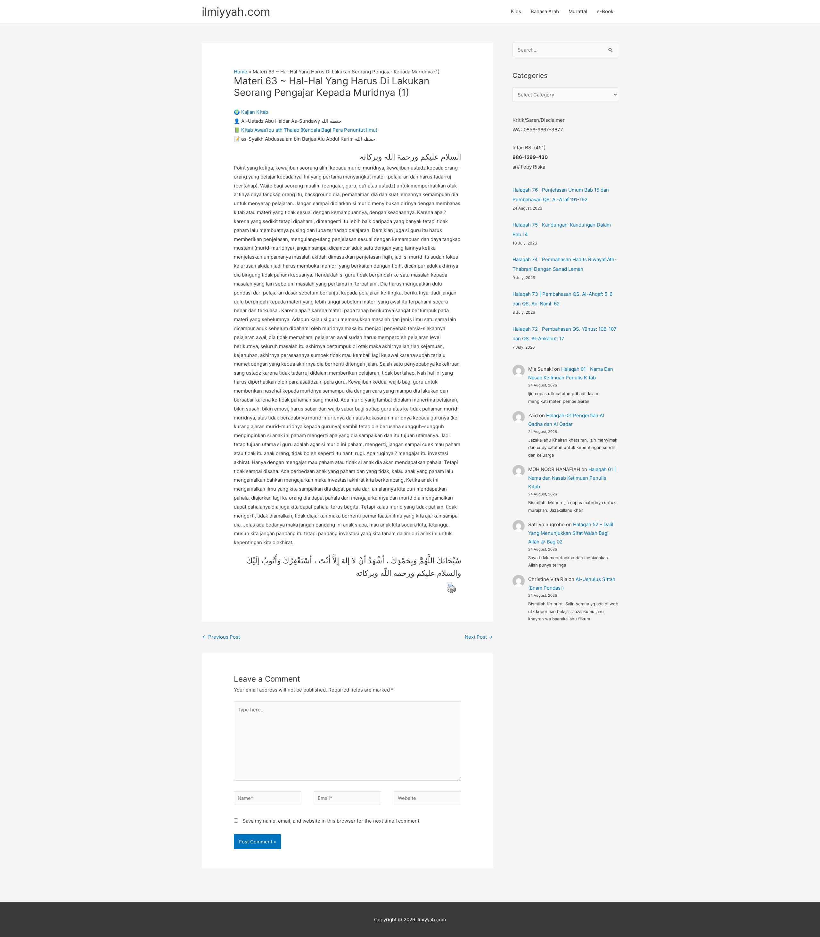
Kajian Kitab (254, 112)
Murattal (578, 11)
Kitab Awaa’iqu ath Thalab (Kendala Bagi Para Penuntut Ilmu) (309, 130)
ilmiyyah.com (236, 11)
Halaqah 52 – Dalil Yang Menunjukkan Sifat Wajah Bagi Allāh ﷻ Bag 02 (570, 533)
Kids (516, 11)
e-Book (605, 11)
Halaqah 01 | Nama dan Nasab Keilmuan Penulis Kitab (572, 478)
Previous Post (221, 637)
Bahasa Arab (545, 11)
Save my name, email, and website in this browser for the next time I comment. (331, 821)
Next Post (479, 637)
